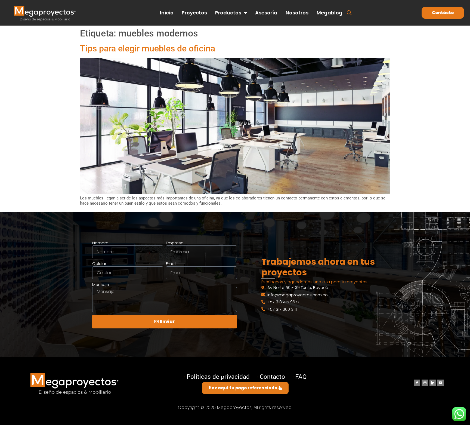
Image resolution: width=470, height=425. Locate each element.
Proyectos (194, 12)
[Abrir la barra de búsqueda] (349, 12)
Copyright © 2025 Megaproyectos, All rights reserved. (235, 407)
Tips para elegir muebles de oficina (147, 48)
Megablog (329, 12)
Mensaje (100, 284)
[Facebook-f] (417, 383)
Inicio (167, 12)
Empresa (175, 243)
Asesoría (266, 12)
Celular (99, 263)
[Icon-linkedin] (432, 383)
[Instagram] (425, 383)
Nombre (100, 243)
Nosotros (297, 12)
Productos (228, 12)
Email (171, 263)
